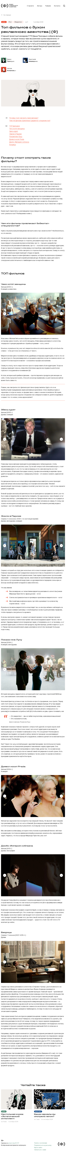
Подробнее (37, 588)
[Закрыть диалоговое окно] (63, 3)
